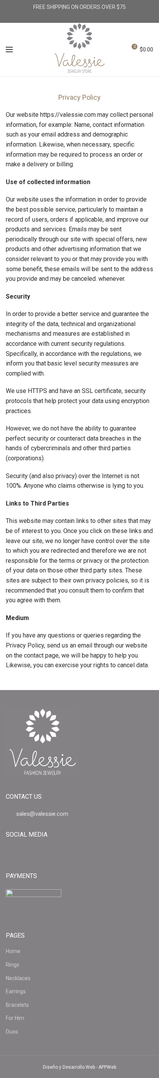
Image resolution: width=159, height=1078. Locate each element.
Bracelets (17, 1005)
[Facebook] (68, 17)
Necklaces (18, 978)
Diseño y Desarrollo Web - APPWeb (79, 1067)
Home (13, 951)
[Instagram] (92, 17)
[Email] (80, 17)
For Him (15, 1018)
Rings (12, 965)
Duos (12, 1031)
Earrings (16, 991)
